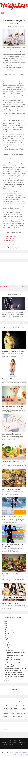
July (6, 640)
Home (14, 287)
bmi (4, 711)
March (7, 648)
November (8, 632)
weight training (21, 713)
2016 (5, 628)
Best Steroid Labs (20, 744)
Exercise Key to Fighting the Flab (15, 668)
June (6, 642)
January (7, 678)
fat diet (23, 711)
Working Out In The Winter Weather (13, 517)
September (9, 636)
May (6, 644)
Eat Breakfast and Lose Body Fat (11, 434)
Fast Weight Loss (6, 742)
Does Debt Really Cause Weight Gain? (15, 653)
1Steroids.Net (24, 754)
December (8, 630)
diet (24, 705)
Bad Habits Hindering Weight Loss (12, 406)
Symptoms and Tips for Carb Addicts (13, 462)
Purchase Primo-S (11, 236)
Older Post (25, 287)
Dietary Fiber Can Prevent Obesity (13, 660)
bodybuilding (6, 716)
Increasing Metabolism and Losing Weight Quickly (12, 545)
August (7, 638)
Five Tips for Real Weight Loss (14, 676)
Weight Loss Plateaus (8, 379)
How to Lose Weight (8, 744)
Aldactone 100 (10, 238)
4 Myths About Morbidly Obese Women (13, 351)
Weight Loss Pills (18, 740)
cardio (12, 711)
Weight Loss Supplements (19, 742)
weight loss (5, 705)
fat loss (23, 708)
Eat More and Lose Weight (10, 603)
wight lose (20, 716)
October (8, 634)
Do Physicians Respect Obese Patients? (14, 656)
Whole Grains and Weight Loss (11, 489)
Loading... (5, 729)
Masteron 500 (10, 240)
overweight (14, 708)
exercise (5, 708)
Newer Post (3, 287)
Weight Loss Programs (14, 6)
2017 (5, 626)
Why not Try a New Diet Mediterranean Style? (14, 574)
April (6, 646)
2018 (5, 624)
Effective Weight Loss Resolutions (12, 665)
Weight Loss (8, 740)
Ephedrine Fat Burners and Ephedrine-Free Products (13, 671)
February (8, 650)
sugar (13, 716)
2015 (5, 680)
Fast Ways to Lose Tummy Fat (14, 674)
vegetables (5, 713)
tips (13, 713)
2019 (5, 622)
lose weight (20, 146)
